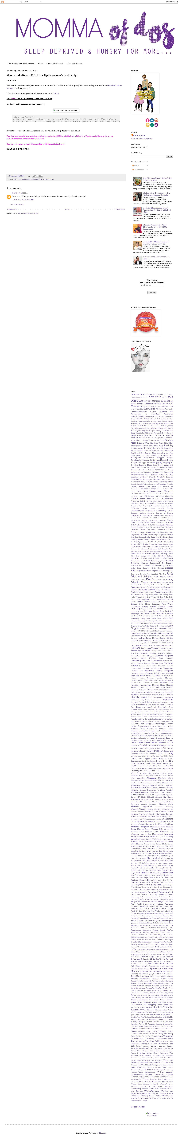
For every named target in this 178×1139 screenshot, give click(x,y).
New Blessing (157, 868)
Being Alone (154, 443)
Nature (171, 863)
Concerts (151, 513)
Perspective (135, 902)
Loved (171, 768)
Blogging (157, 462)
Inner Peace (155, 700)
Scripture (170, 944)
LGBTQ (146, 748)
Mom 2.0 (152, 799)
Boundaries (134, 470)
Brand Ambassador (155, 470)
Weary (165, 1060)
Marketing (141, 778)
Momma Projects (140, 826)
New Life (140, 872)
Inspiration (167, 699)
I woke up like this (165, 694)
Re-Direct (142, 925)
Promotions (143, 918)
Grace (137, 623)
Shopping (134, 954)
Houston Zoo (139, 692)
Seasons (144, 947)
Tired (171, 1026)
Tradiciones (157, 1036)
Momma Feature (166, 811)
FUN (150, 609)
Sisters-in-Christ (148, 959)
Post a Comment (17, 204)
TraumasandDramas (165, 1039)
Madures (159, 771)
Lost (153, 766)
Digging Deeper (168, 544)
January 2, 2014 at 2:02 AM (23, 199)
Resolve (146, 932)
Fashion (134, 587)
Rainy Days (168, 923)
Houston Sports (144, 687)
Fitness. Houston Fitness (146, 597)
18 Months (144, 398)
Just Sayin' (158, 712)
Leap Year (140, 740)
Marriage (151, 778)
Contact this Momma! (54, 63)
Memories (135, 785)
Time (141, 1026)
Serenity (158, 949)
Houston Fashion (165, 666)
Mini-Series (168, 797)
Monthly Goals (142, 844)
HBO (171, 633)
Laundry (143, 738)
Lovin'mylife (136, 771)
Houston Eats (157, 663)
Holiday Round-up (165, 645)
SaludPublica (146, 940)
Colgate (145, 506)
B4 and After (163, 428)
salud (139, 940)
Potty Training (157, 911)
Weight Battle (146, 1065)
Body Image (163, 465)
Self (157, 947)
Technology (163, 993)
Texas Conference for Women (160, 997)
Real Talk (169, 925)
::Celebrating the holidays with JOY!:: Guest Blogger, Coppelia (156, 194)
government (169, 621)
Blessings (139, 450)
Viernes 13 (134, 1053)
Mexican (134, 787)
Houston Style (159, 687)
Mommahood (157, 834)
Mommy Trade (160, 837)
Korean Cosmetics (159, 717)
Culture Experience (147, 532)
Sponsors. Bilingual (165, 971)
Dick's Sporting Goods (146, 544)
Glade (153, 618)
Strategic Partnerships (140, 978)
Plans (171, 906)
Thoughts (151, 1024)
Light (160, 754)
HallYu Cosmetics (159, 631)
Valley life (169, 1048)
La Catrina (138, 719)
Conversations (135, 520)
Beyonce (144, 445)
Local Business (159, 759)
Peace (171, 897)
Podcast (134, 909)
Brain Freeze (143, 470)
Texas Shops (162, 1005)
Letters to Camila (138, 745)
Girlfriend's (136, 616)
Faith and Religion (141, 576)
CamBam (163, 474)
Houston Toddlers (159, 690)
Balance (170, 433)
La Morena (165, 719)
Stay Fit (170, 974)
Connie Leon (139, 135)
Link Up (41, 179)
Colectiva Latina (136, 506)
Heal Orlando (150, 636)
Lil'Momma (136, 756)
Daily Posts (134, 535)
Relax (171, 928)
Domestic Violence (137, 551)
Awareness (135, 428)
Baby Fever (161, 431)
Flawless (160, 597)
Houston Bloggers (164, 655)
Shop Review (167, 952)
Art (147, 423)
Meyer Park (159, 795)
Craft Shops (168, 522)
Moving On (160, 851)
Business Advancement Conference (158, 472)
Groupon (153, 626)
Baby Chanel (146, 431)
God (171, 618)
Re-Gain (155, 925)
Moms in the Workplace (150, 839)
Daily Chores (160, 532)
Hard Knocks (144, 633)
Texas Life (156, 1002)
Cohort (170, 503)
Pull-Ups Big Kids (158, 921)
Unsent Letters (158, 1046)
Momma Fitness (138, 814)
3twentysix (152, 406)
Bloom (155, 465)
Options (133, 885)
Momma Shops (143, 829)
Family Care (160, 580)
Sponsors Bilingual (148, 971)
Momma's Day (166, 831)
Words (145, 1089)
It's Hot (148, 704)
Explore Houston (144, 571)
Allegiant (133, 419)
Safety (133, 940)
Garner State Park (161, 611)
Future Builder (168, 609)
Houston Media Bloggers (142, 678)
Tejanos (139, 995)
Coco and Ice (162, 503)
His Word (169, 640)
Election (133, 561)
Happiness (135, 633)
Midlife (143, 797)
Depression (138, 539)
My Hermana (141, 858)
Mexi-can (169, 785)
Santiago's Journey (151, 942)
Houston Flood (136, 668)
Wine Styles (160, 1070)
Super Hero (169, 983)
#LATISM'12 (146, 394)
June (151, 712)
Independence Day (137, 700)
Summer (169, 981)
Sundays (161, 983)
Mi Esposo (166, 795)
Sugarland (162, 981)
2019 (154, 401)
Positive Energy (166, 909)
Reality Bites (135, 928)
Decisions (164, 537)
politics (141, 909)
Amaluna (170, 419)
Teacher (165, 990)
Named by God (156, 863)
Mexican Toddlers (165, 790)
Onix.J (56, 93)
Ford (153, 602)
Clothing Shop (137, 503)
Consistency (146, 518)
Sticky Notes (154, 976)
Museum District (167, 853)
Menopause (145, 785)
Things (141, 1022)
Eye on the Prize (140, 574)
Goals (165, 618)
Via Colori (169, 1051)
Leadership (151, 738)
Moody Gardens (155, 844)
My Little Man (141, 861)
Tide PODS (134, 1026)
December (155, 537)
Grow (159, 626)
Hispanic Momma (158, 643)
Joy (137, 712)
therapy (134, 1022)
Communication (137, 511)
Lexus (141, 748)
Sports (133, 974)
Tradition (168, 1036)
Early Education (158, 556)
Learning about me (162, 740)
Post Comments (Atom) (28, 213)
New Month (158, 873)
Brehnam (134, 472)
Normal (152, 878)
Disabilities (155, 546)
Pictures (148, 906)
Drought (143, 556)
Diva (138, 549)
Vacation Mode (145, 1048)
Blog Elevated (135, 453)
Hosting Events (161, 651)
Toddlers (162, 1031)
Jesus (138, 707)
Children (168, 491)
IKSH (150, 697)
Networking (142, 865)
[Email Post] (28, 176)
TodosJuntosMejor (145, 1034)
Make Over (147, 773)
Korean (139, 717)
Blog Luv (165, 453)
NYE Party (50, 179)
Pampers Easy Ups (157, 889)
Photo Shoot (168, 902)
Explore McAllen (159, 571)
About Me (160, 409)
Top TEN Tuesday (157, 1034)
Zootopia (144, 1100)
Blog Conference (166, 450)
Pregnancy (141, 913)
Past (160, 897)
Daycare (170, 535)
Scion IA (163, 944)
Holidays (135, 648)
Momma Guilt (167, 816)
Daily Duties (169, 532)
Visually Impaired (145, 1055)
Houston (143, 653)
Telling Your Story (161, 995)
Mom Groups (156, 802)
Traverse (166, 1041)
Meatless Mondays (137, 783)
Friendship (135, 609)
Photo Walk (136, 904)
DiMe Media (136, 546)
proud (150, 918)
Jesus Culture (146, 707)
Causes (133, 486)
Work (151, 1089)
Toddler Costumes (167, 1029)
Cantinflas (155, 482)
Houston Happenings (163, 668)
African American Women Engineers (158, 416)
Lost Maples (160, 766)
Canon (142, 482)
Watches (158, 1060)
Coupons (159, 522)
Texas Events (154, 1000)
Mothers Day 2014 (165, 846)
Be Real (142, 438)
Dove (151, 551)
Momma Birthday (164, 807)
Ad (171, 411)
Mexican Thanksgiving (148, 790)
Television (151, 995)
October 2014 (144, 882)
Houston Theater (143, 690)
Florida (171, 597)
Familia (170, 576)
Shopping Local (142, 954)
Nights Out (168, 875)
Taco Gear (155, 988)
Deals (132, 537)
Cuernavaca (161, 530)
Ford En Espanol (162, 602)
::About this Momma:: (74, 63)
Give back (169, 616)
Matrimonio (149, 780)
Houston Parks (166, 683)
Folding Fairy (140, 599)
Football (147, 602)
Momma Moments (145, 821)
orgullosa (164, 885)
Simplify (144, 957)
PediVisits (134, 899)
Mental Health (157, 785)
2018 (149, 401)
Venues (133, 1051)
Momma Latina (149, 819)
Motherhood (136, 846)
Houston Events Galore (148, 666)
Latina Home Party (159, 726)
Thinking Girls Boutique (163, 1022)
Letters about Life (165, 743)
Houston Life (152, 673)
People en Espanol (152, 899)
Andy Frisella (162, 421)
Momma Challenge (154, 809)
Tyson (155, 1043)
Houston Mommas (164, 678)
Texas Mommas (167, 1002)
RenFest (170, 930)
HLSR (145, 645)
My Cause (148, 856)
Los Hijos (143, 766)
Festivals (151, 592)
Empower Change (139, 563)
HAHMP (141, 631)
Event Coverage (143, 568)
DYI (149, 556)
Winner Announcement (146, 1072)
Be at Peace (143, 435)
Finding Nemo (153, 594)
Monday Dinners (144, 841)
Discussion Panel (167, 546)
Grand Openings (167, 623)
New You (134, 875)
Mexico (151, 795)
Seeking (150, 947)
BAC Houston (147, 433)
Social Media (162, 964)
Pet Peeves (144, 902)
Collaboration (154, 506)
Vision (142, 1053)
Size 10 (158, 959)
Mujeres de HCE (139, 853)
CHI (171, 489)
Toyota (144, 1036)
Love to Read (152, 768)
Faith (169, 573)
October (134, 882)
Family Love (167, 582)
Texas (138, 997)
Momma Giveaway (139, 816)
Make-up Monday (166, 773)
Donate (146, 551)
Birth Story (158, 445)
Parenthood (153, 892)
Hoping (153, 651)
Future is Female (137, 611)
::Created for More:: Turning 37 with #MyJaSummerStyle (156, 243)
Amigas (154, 421)
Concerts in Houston (164, 513)
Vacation (135, 1048)
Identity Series (139, 697)
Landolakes (149, 721)
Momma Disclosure (137, 811)
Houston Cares (138, 658)
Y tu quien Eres (146, 1098)
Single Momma (166, 957)
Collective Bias (167, 506)
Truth (138, 1043)
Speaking (169, 966)
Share (171, 949)
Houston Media (167, 676)
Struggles (134, 981)
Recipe (144, 928)
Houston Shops (158, 685)
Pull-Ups (147, 921)
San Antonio (157, 940)
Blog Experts (146, 453)
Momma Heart (136, 819)
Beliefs (171, 443)
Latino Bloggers (161, 733)
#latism (135, 394)
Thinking (148, 1022)
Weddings (135, 1063)
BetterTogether (136, 445)
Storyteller (169, 976)
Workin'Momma (151, 1091)
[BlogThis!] (35, 176)
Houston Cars (156, 658)
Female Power (167, 590)
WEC (171, 1060)
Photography (149, 904)
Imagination (158, 697)
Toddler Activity (137, 1029)
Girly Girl (150, 616)
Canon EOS (148, 482)
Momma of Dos (151, 824)
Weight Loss (157, 1065)
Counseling (162, 520)
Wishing (160, 1072)
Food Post (165, 599)
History (170, 643)
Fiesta (157, 592)
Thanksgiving (161, 1010)
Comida (170, 508)
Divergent (145, 549)
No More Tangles (142, 878)
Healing (158, 636)
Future (160, 609)
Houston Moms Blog (151, 680)
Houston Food (148, 668)
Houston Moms (137, 680)
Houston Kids (137, 671)
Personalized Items (166, 899)
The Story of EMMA (163, 1017)
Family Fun (155, 582)
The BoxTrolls (150, 1012)
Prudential (163, 918)
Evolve (154, 568)
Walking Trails (153, 1058)
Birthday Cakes (137, 448)
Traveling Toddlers (153, 1041)
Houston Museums (151, 683)
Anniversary (136, 423)
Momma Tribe (151, 831)
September (151, 949)
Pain (141, 889)
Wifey (147, 1070)
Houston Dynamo (143, 663)
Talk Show (147, 990)
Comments (139, 170)
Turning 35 (145, 1043)
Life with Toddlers (147, 754)
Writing (166, 1096)
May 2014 (162, 780)
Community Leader (164, 511)
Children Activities (138, 494)
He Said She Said (136, 636)
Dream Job (140, 554)
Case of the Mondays (157, 484)
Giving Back (145, 618)
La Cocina (146, 719)
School (146, 944)
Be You (148, 438)
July (141, 712)
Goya (132, 623)
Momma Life (160, 819)
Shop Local (155, 952)
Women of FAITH (144, 1082)
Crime (153, 530)
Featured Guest (146, 589)
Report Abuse (138, 1107)
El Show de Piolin (159, 558)
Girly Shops (159, 616)
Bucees (140, 472)
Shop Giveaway (143, 952)
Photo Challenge (155, 902)
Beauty (138, 440)
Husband (168, 692)
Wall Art (163, 1058)
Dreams (157, 554)
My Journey (165, 858)
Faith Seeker (159, 576)
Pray (171, 911)
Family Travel (167, 585)
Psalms (170, 918)
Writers (158, 1096)
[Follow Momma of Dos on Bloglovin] (140, 372)
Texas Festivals (166, 1000)
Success (155, 981)
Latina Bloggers (146, 724)
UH (159, 1043)
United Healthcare (142, 1046)
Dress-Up (164, 554)
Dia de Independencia (138, 542)
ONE (161, 882)
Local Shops (162, 763)
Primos (155, 913)
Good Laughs (150, 621)
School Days (155, 944)
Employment (160, 561)
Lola (137, 766)
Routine (156, 937)
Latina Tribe (156, 731)
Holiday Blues (152, 645)
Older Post (120, 209)
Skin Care (165, 959)
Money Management (158, 841)
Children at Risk (153, 494)
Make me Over (168, 771)
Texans (133, 997)
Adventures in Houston (145, 414)
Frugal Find (144, 609)
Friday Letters (157, 606)
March (142, 775)
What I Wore (168, 1067)
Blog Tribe (140, 455)
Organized (157, 885)
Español (164, 565)
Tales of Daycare (137, 990)
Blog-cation (168, 455)
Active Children (158, 412)
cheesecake (161, 489)
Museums (134, 856)
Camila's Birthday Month (143, 477)
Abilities (140, 409)
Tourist (138, 1036)
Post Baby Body (144, 911)
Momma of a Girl (138, 824)
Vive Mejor (156, 1055)
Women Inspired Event (152, 1079)
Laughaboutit (135, 738)
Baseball (134, 435)
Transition (150, 1039)
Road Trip (157, 935)
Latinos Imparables (139, 736)
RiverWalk (149, 935)
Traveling (141, 1041)
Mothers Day (149, 846)
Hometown (163, 648)
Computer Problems (138, 513)
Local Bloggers (144, 759)
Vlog (163, 1055)
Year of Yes (157, 1098)
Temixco (170, 995)
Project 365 (168, 916)
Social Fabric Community (139, 964)
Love (133, 768)
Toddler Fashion (138, 1031)
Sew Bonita (164, 949)
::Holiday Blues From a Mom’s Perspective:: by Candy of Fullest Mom (157, 210)
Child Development (152, 491)
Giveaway (135, 618)
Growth (163, 626)
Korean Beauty (147, 717)
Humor (161, 692)
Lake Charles (139, 721)
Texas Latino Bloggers (141, 1002)
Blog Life (156, 453)
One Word (168, 882)
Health (165, 636)
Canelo (137, 482)
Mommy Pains (147, 836)
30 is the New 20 (164, 403)
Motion (133, 849)
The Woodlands (151, 1019)
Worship (144, 1096)
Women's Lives (166, 1084)
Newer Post (12, 209)
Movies (152, 851)
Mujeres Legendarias (153, 853)
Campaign (147, 479)
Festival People (143, 592)
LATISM (160, 736)
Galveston (148, 611)
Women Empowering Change (159, 1074)
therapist (169, 1019)
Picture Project (137, 906)
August (133, 426)
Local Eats (145, 761)
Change (152, 489)
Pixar (160, 906)
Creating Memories (165, 527)
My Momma (152, 861)
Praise (166, 911)
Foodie (140, 602)
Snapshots (148, 961)
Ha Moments (161, 628)
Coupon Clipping (149, 522)
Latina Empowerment (141, 726)
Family (150, 579)
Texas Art (145, 997)
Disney (133, 549)
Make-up (156, 773)
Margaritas (150, 775)
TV (151, 1043)
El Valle (169, 558)
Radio (157, 923)
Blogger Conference (151, 460)
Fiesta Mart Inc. (166, 592)
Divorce (153, 549)
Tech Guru (154, 993)
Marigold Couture (160, 775)
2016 (140, 400)
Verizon (152, 1051)
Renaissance (136, 930)
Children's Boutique (166, 494)
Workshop (135, 1096)
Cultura (169, 530)
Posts (136, 165)
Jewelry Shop (156, 707)
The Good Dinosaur (142, 1015)
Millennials (158, 797)
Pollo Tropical (151, 909)
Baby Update (136, 433)
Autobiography (167, 426)
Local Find (168, 761)
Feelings (157, 590)
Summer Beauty (137, 983)
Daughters (162, 535)
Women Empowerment (141, 1077)
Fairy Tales (162, 574)
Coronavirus (152, 520)
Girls (143, 616)
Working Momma (139, 1093)
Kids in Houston (166, 714)
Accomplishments (139, 412)
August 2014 (142, 426)
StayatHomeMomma (140, 976)
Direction (146, 546)
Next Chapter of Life (146, 875)
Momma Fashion (151, 811)
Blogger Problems (147, 463)
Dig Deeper (158, 544)
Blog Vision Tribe (154, 455)
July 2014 (146, 712)
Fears (161, 587)
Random (134, 925)
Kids (157, 714)
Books (170, 467)
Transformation (137, 1039)
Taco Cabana (146, 988)
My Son (170, 861)
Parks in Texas (156, 894)
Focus (133, 599)
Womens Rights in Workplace (146, 1086)
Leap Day (134, 740)
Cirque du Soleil (138, 501)
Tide (171, 1024)
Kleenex (133, 717)
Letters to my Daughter (156, 745)
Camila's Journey (165, 477)
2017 (145, 401)
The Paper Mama (150, 1017)
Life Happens (165, 751)
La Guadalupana (155, 719)
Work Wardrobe (160, 1089)
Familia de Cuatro (138, 580)
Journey (133, 712)
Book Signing (151, 467)
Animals (170, 421)
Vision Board (152, 1053)
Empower (169, 561)
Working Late (167, 1091)
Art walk (159, 423)
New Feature (162, 870)
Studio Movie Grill (145, 981)
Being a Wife (143, 443)
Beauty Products (149, 440)
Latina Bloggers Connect (163, 724)
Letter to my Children (140, 743)
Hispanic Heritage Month (140, 643)
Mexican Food (145, 787)
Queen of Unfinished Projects (143, 923)
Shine (133, 952)
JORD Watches (160, 709)
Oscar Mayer (146, 887)
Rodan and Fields (167, 935)
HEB (167, 638)
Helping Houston (144, 640)
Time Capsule (149, 1026)
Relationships (162, 928)
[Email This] (33, 176)
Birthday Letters (151, 448)
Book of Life (141, 467)
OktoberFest (155, 882)
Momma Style (157, 829)
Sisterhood (135, 959)
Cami (171, 474)
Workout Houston (166, 1093)
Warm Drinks (136, 1060)
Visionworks (164, 1053)
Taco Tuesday (163, 988)
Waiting (144, 1058)
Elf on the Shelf (142, 561)
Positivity (134, 911)
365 (147, 406)
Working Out (153, 1093)
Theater (162, 1019)
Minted (146, 799)
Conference (136, 515)
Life (163, 748)
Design (146, 539)
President (150, 913)
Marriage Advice (165, 778)
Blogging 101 (168, 463)
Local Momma (137, 763)
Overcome (166, 887)
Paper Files (143, 892)
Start (165, 974)
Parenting (164, 892)
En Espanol (167, 563)
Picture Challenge (164, 904)
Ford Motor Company (149, 604)
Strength (155, 978)
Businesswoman (137, 474)
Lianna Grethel (155, 748)
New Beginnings (144, 868)
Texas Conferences (139, 1000)
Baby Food (169, 431)
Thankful (157, 1007)
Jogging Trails (142, 709)
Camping (157, 479)
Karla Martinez (168, 712)
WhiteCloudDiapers (137, 1070)
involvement (141, 704)
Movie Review (141, 851)
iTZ (166, 704)
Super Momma (137, 986)
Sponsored (155, 968)
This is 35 (143, 1024)
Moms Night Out (167, 839)
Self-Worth (141, 949)
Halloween (148, 631)
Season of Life (136, 947)
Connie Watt (135, 518)
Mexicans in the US (139, 795)
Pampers (146, 889)
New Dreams (150, 870)
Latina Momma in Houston (153, 728)
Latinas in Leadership (145, 733)
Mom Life (165, 802)
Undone (163, 1043)
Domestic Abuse (167, 549)
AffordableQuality (138, 416)
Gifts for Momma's (164, 614)
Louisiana (169, 766)
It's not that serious (158, 704)
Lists (153, 756)
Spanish (162, 966)
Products (157, 916)
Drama (133, 554)
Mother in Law (167, 844)
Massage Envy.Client (137, 780)
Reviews (141, 935)
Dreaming (149, 554)
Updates (170, 1046)
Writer (151, 1096)
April (143, 423)
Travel (134, 1041)
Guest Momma (147, 628)
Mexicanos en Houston (161, 792)
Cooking (144, 520)
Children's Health (137, 496)
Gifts (153, 614)
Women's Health (151, 1084)
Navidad (134, 865)
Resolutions (136, 932)
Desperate (153, 539)
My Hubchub (153, 858)
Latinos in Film (152, 736)
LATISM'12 (168, 736)
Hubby (147, 692)
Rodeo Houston (137, 937)
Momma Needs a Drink (163, 821)
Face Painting (152, 574)
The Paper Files (139, 1017)
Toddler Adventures (152, 1029)
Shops (149, 954)
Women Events (159, 1077)
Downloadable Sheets (161, 551)
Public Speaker (137, 921)
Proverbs (156, 918)
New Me (149, 873)
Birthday (168, 445)
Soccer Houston (166, 961)
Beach (163, 438)
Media (159, 783)
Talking (153, 990)
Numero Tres (161, 880)
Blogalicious (149, 458)
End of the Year (144, 565)
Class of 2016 (163, 501)
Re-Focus (148, 925)
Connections (159, 515)
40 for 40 (167, 406)
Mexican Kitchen (158, 787)
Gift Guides (145, 614)
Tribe (133, 1043)
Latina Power (144, 731)
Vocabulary (169, 1055)
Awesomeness (152, 428)
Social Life (152, 964)
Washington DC (148, 1060)
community (150, 511)
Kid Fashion (136, 714)
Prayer (134, 913)
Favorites (150, 587)
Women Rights (136, 1084)
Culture (135, 532)
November (151, 880)
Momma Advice (166, 804)
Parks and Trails (139, 894)
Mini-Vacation (137, 799)
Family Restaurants (152, 585)
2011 (151, 397)
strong (170, 978)
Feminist (134, 592)
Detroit (170, 539)
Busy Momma (151, 474)
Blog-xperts (136, 458)
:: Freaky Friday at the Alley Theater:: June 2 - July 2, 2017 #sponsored (155, 227)
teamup (147, 993)
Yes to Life (165, 1098)
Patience (165, 897)
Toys (149, 1036)
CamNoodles (136, 479)
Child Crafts (136, 491)
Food (147, 599)
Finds (160, 594)
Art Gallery (152, 423)
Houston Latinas (138, 673)
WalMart (170, 1058)
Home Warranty (152, 648)
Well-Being (141, 1067)
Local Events (156, 761)
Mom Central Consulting (164, 799)
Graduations (158, 623)
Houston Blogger (146, 656)
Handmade (169, 631)
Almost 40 (154, 419)
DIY (159, 549)
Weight (137, 1065)
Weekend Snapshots (149, 1063)
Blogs (149, 465)
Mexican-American (139, 792)
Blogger (160, 458)
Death (147, 537)
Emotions (151, 561)
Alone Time (163, 419)
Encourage (134, 565)
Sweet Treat (164, 986)
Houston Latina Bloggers (28, 179)
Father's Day (142, 587)
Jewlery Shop (168, 707)
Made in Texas (149, 771)
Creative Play (145, 530)
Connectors (169, 515)
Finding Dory (143, 594)
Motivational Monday (155, 849)
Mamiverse (134, 775)
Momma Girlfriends (166, 814)
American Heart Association (140, 421)
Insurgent (164, 702)
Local (133, 758)
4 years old (160, 406)
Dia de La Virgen (154, 542)
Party (149, 897)
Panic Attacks (135, 892)
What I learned (154, 1067)
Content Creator (159, 518)
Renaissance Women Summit (154, 930)
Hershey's (155, 640)
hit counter (152, 1115)
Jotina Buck (169, 709)
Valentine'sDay (158, 1048)
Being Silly (163, 443)
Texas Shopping (149, 1005)
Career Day (163, 482)
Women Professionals (163, 1082)
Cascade (133, 484)
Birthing (164, 448)
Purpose (169, 921)
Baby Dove (153, 431)
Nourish (143, 880)
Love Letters (141, 768)
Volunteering (136, 1058)
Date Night (143, 535)
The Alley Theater (139, 1012)
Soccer (156, 961)
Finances (135, 594)
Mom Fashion (146, 802)
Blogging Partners (138, 465)
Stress (163, 978)
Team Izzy (140, 993)
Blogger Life (136, 463)
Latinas (165, 731)
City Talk (149, 501)
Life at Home (144, 751)
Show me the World (159, 954)
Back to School (160, 433)
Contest (170, 518)
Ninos (133, 878)
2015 (133, 400)
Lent (171, 740)
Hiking (162, 640)
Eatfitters (170, 556)
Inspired (134, 702)
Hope (147, 650)
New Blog (166, 868)
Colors (153, 508)
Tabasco (138, 988)
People (141, 899)
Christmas (149, 496)
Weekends (163, 1063)
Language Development (161, 721)
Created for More (150, 527)
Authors (157, 426)
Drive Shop (135, 556)
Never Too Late (152, 865)
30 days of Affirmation (146, 404)
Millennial (150, 797)
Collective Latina (139, 508)
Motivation (141, 849)
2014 (15, 179)
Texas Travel (146, 1007)
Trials (171, 1041)
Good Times (160, 621)
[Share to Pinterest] (42, 176)
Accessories (169, 409)
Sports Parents (142, 974)
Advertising (168, 414)
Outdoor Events (156, 887)
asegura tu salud (167, 423)
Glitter (159, 618)
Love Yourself (163, 768)
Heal (143, 636)
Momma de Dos (167, 809)
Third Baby (134, 1024)
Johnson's (150, 709)
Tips (166, 1026)
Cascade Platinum (143, 484)
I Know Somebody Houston (148, 694)
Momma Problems (165, 824)
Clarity (155, 501)
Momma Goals (154, 816)
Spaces (156, 966)
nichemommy (159, 875)
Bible (151, 445)
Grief (147, 626)
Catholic (169, 484)
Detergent (164, 539)
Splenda (146, 969)
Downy (171, 551)
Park (171, 892)
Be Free (158, 435)
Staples (160, 974)
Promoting (134, 918)
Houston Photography (141, 685)
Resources (155, 932)
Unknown (17, 193)
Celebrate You (156, 486)
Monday (134, 841)
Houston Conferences (152, 661)
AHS (171, 416)
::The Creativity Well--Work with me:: (21, 63)
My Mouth (162, 861)
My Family (165, 856)
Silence (137, 957)
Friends (170, 606)
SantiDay (163, 942)
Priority (160, 913)
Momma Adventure (149, 804)
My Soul (134, 863)
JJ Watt (134, 709)
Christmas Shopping (164, 496)
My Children (156, 856)
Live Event (159, 756)
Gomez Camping (138, 621)
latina (137, 724)
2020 (158, 401)
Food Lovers (155, 599)
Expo (168, 571)
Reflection (152, 928)
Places (165, 906)
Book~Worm (162, 467)
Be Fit (151, 435)
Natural (165, 863)
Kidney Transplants (148, 714)
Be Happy (166, 435)
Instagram (156, 702)
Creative (134, 530)
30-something (138, 406)
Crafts (133, 525)
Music (140, 856)
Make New (136, 773)
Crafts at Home (141, 525)
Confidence (147, 515)
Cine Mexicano (166, 499)
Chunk (134, 498)
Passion (155, 897)
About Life (149, 409)
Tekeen (145, 995)
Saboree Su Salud (164, 937)
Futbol (155, 609)
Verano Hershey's (143, 1051)
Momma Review (157, 827)
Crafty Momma (166, 525)
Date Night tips (153, 535)
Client (171, 501)
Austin (151, 426)
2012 (158, 397)
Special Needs (137, 969)
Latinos (170, 733)
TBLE (159, 990)
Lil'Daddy (168, 753)
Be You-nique (156, 438)
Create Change (137, 527)
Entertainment (155, 565)
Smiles (140, 961)
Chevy (167, 489)
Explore (161, 568)
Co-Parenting (150, 503)
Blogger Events (166, 460)
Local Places (150, 763)
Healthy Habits (158, 638)
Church (142, 499)
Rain (161, 923)
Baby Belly (138, 431)
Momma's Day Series (141, 834)
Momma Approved (142, 806)
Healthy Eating (144, 638)
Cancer (164, 479)
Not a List (159, 878)
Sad (171, 937)
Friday (145, 606)
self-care (163, 947)
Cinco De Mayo (152, 499)
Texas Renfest (136, 1005)
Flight (166, 597)
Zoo (140, 1100)
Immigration (169, 697)
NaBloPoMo (144, 863)
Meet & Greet (167, 783)
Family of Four (137, 585)
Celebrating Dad (167, 486)
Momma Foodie (152, 814)
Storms (163, 976)
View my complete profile (142, 138)
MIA (138, 797)
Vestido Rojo (160, 1051)
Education (135, 558)
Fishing (165, 594)
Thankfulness (148, 1010)
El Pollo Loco (146, 558)
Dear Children (140, 537)
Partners (142, 897)
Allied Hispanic (143, 419)
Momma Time (137, 831)
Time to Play (158, 1026)
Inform (147, 700)
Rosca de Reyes (148, 937)
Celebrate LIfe (144, 486)
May (155, 780)
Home (40, 63)
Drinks (170, 554)
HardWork (154, 633)
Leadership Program (164, 738)
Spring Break (153, 974)
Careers (170, 482)
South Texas (148, 966)
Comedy (161, 508)
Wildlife (153, 1070)
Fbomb (157, 587)
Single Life (154, 957)
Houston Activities (157, 653)
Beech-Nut (160, 440)
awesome (143, 428)
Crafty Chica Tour (154, 525)
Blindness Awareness (151, 450)
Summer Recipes (151, 983)
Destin (159, 539)
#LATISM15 (158, 395)
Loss (149, 766)
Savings (140, 944)
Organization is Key (144, 885)
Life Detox (154, 751)
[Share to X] (37, 176)
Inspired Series (145, 702)
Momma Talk (168, 829)
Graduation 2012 (146, 623)
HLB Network (137, 645)
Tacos (171, 988)
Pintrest (155, 906)
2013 (164, 397)
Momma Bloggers (138, 809)
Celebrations (135, 489)
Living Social (168, 756)
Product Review (146, 916)
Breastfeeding (168, 470)
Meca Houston (151, 783)
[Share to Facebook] (40, 176)
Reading (162, 925)
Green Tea (141, 626)
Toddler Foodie (151, 1031)
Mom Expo (135, 802)
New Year (168, 872)
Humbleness (154, 692)
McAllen (169, 780)
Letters (154, 743)
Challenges (144, 489)
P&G (136, 889)
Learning (152, 740)
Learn (145, 740)
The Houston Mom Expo (160, 1015)
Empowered (155, 563)
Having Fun (164, 633)
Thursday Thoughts (163, 1024)
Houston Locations (153, 676)
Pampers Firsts (168, 889)
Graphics (134, 626)
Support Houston (152, 986)
